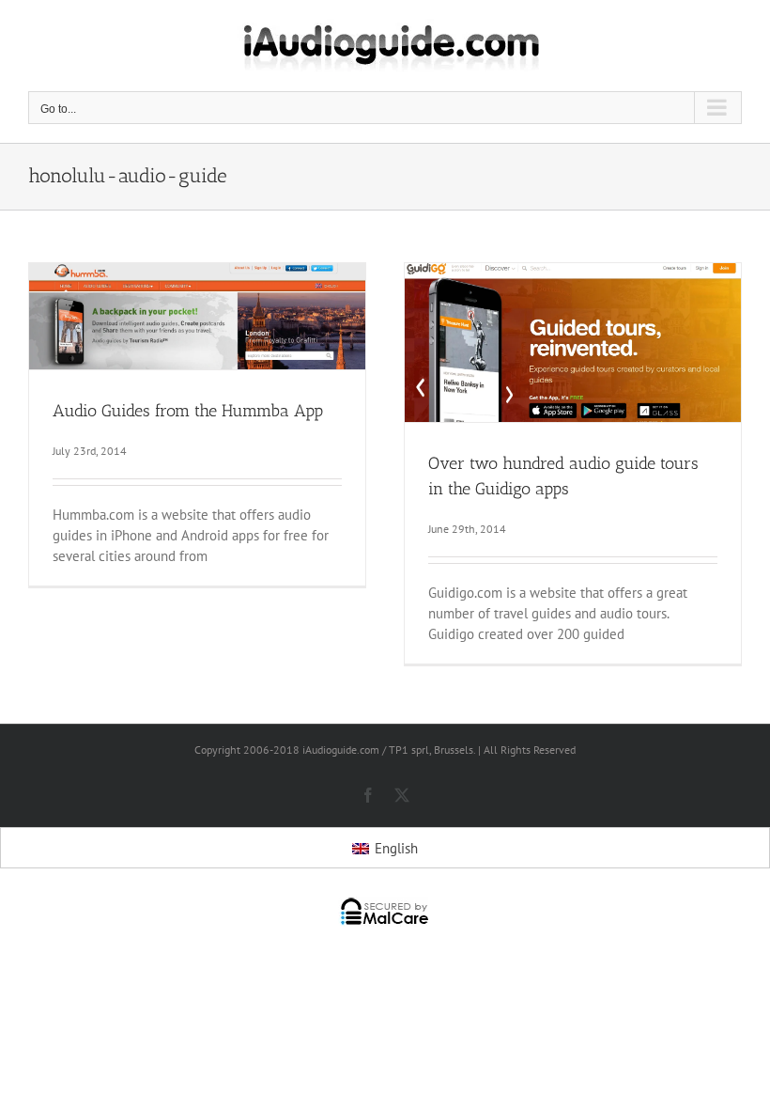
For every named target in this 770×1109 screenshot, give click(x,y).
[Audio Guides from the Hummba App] (197, 316)
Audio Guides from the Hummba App (188, 410)
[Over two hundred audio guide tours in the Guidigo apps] (573, 342)
